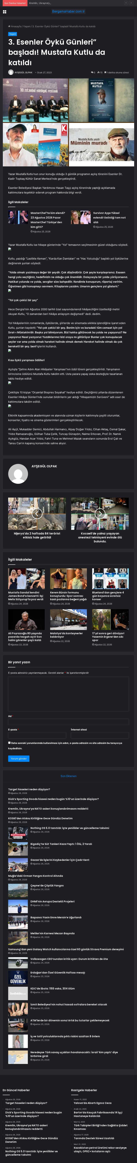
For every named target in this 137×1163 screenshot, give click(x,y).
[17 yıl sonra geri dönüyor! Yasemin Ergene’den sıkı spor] (110, 619)
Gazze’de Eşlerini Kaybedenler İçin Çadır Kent (60, 860)
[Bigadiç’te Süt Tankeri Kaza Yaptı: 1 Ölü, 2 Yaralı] (18, 849)
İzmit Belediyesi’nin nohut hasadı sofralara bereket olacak (69, 1004)
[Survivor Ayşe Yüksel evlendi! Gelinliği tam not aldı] (81, 217)
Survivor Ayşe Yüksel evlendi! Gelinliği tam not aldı (109, 217)
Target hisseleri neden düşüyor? (29, 789)
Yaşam (26, 26)
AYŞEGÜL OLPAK (23, 72)
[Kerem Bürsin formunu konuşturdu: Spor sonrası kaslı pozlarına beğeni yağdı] (68, 578)
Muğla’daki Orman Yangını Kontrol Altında (35, 876)
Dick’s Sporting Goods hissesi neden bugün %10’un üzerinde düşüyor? (53, 799)
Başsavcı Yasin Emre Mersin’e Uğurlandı (56, 917)
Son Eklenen (69, 776)
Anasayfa (15, 26)
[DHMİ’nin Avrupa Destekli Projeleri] (18, 906)
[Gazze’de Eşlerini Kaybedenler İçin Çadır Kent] (18, 865)
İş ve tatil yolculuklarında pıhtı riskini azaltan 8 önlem (65, 1036)
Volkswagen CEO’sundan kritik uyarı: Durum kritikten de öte (69, 959)
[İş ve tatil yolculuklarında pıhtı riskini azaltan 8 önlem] (18, 1041)
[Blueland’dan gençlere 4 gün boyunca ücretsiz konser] (110, 578)
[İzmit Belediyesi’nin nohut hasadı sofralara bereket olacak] (18, 1009)
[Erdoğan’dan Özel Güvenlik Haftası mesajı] (18, 977)
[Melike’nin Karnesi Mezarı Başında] (18, 938)
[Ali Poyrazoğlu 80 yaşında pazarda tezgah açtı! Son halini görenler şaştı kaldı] (26, 619)
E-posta (13, 729)
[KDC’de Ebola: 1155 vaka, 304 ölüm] (18, 993)
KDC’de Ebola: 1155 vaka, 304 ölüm (53, 988)
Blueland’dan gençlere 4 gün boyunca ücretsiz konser (108, 596)
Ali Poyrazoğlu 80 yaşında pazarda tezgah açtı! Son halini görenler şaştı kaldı (25, 637)
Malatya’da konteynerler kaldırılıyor (66, 635)
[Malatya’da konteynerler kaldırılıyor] (68, 619)
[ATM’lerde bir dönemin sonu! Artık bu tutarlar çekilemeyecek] (18, 1025)
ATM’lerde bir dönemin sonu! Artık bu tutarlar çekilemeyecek (70, 1020)
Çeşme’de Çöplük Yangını (47, 885)
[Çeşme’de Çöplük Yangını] (18, 890)
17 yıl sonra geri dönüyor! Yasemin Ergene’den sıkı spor (108, 637)
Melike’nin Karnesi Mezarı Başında (53, 933)
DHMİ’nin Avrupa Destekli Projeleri (53, 901)
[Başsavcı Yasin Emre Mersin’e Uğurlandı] (18, 922)
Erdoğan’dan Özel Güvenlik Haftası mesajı (58, 972)
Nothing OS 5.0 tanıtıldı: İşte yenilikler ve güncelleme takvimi (70, 828)
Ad (10, 716)
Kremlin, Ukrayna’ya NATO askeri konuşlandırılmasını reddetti (63, 3)
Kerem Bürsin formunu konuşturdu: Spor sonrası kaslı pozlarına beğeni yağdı (68, 596)
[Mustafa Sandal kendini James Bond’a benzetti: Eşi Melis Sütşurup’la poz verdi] (26, 578)
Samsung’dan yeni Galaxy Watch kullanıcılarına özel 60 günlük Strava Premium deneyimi (66, 949)
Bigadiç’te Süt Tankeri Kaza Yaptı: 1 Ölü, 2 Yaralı (61, 844)
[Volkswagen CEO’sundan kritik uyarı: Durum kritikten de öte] (18, 962)
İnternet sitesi (79, 729)
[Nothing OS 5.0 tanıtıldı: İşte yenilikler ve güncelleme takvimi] (18, 833)
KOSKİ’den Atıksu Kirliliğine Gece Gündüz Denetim (40, 818)
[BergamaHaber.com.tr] (68, 11)
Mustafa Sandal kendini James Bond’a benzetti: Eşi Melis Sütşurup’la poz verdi (25, 596)
